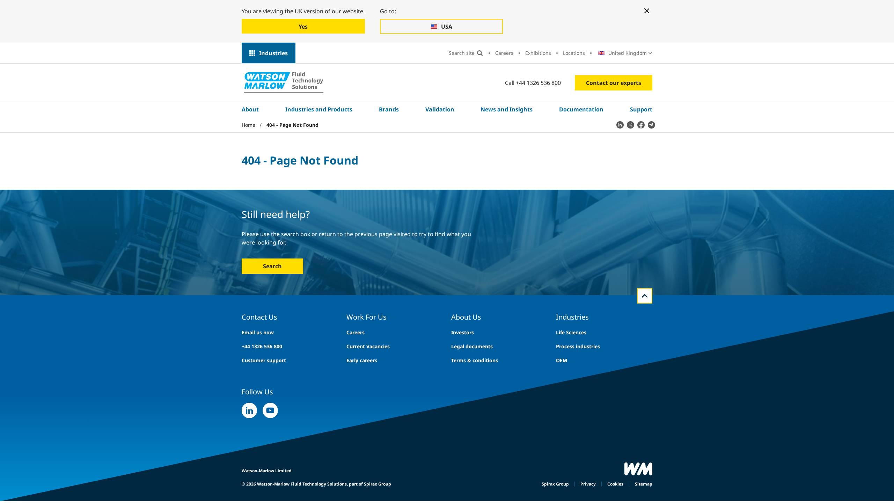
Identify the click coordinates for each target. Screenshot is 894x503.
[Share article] (620, 124)
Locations (574, 53)
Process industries (578, 346)
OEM (561, 360)
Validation (439, 109)
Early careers (361, 360)
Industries (273, 53)
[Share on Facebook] (641, 124)
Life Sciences (571, 332)
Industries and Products (318, 109)
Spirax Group (555, 484)
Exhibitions (538, 53)
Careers (504, 53)
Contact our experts (613, 83)
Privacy (588, 484)
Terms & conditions (474, 360)
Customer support (264, 360)
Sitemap (643, 484)
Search (272, 266)
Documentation (581, 109)
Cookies (615, 484)
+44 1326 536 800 (262, 346)
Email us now (258, 332)
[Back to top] (644, 296)
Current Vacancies (368, 346)
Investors (462, 332)
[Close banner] (646, 11)
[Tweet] (630, 124)
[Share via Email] (651, 124)
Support (641, 109)
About (250, 109)
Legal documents (472, 346)
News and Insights (507, 109)
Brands (389, 109)
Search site (462, 53)
